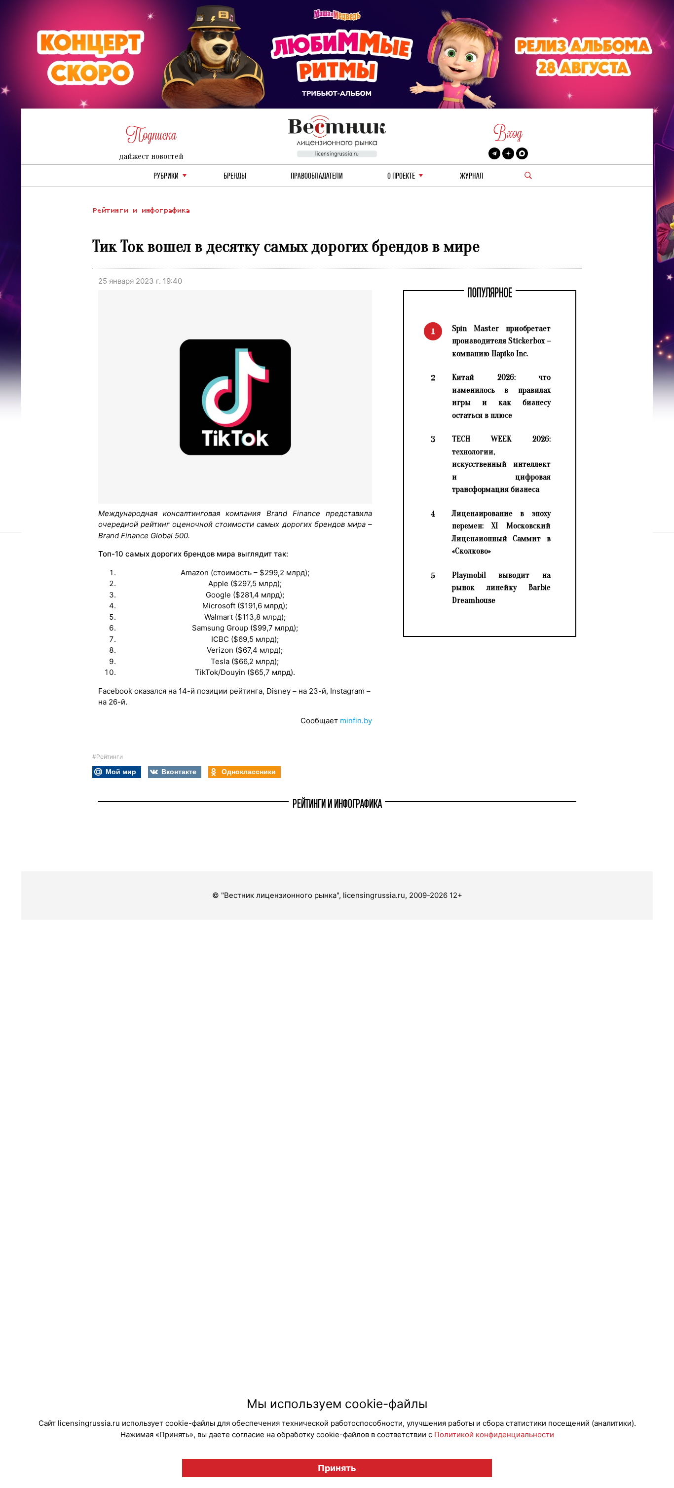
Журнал (472, 176)
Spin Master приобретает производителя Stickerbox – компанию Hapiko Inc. (501, 341)
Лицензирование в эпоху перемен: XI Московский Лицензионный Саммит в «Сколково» (501, 532)
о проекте (401, 176)
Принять (337, 1468)
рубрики (166, 176)
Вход (508, 133)
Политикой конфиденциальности (494, 1434)
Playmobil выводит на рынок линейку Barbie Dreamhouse (501, 587)
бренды (235, 176)
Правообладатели (317, 176)
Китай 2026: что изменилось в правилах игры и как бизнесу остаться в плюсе (501, 396)
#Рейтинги (107, 756)
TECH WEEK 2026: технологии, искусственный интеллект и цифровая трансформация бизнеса (501, 464)
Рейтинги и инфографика (141, 210)
